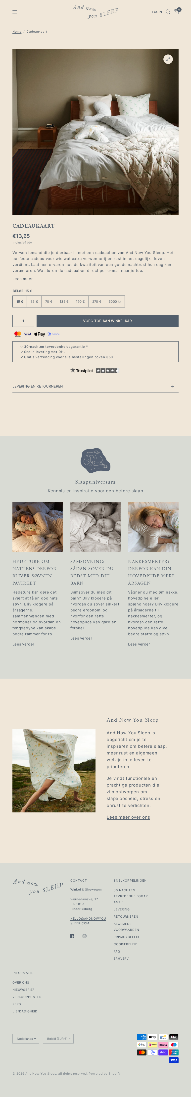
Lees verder (23, 644)
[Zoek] (168, 12)
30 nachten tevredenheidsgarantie (131, 896)
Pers (16, 1004)
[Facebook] (75, 936)
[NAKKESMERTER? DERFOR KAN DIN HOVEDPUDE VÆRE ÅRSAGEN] (153, 527)
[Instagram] (88, 936)
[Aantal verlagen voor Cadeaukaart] (16, 321)
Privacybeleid (126, 937)
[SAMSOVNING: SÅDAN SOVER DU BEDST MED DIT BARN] (95, 527)
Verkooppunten (27, 997)
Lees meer (22, 278)
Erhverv (121, 958)
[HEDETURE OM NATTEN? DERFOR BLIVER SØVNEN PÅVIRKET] (37, 527)
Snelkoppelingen (130, 880)
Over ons (20, 982)
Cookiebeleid (126, 944)
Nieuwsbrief (23, 990)
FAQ (117, 951)
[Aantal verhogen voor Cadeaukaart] (30, 321)
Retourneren (126, 916)
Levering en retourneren (37, 386)
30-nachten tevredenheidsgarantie (54, 347)
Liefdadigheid (25, 1011)
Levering (122, 909)
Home (16, 31)
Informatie (22, 972)
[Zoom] (168, 59)
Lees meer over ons (128, 817)
